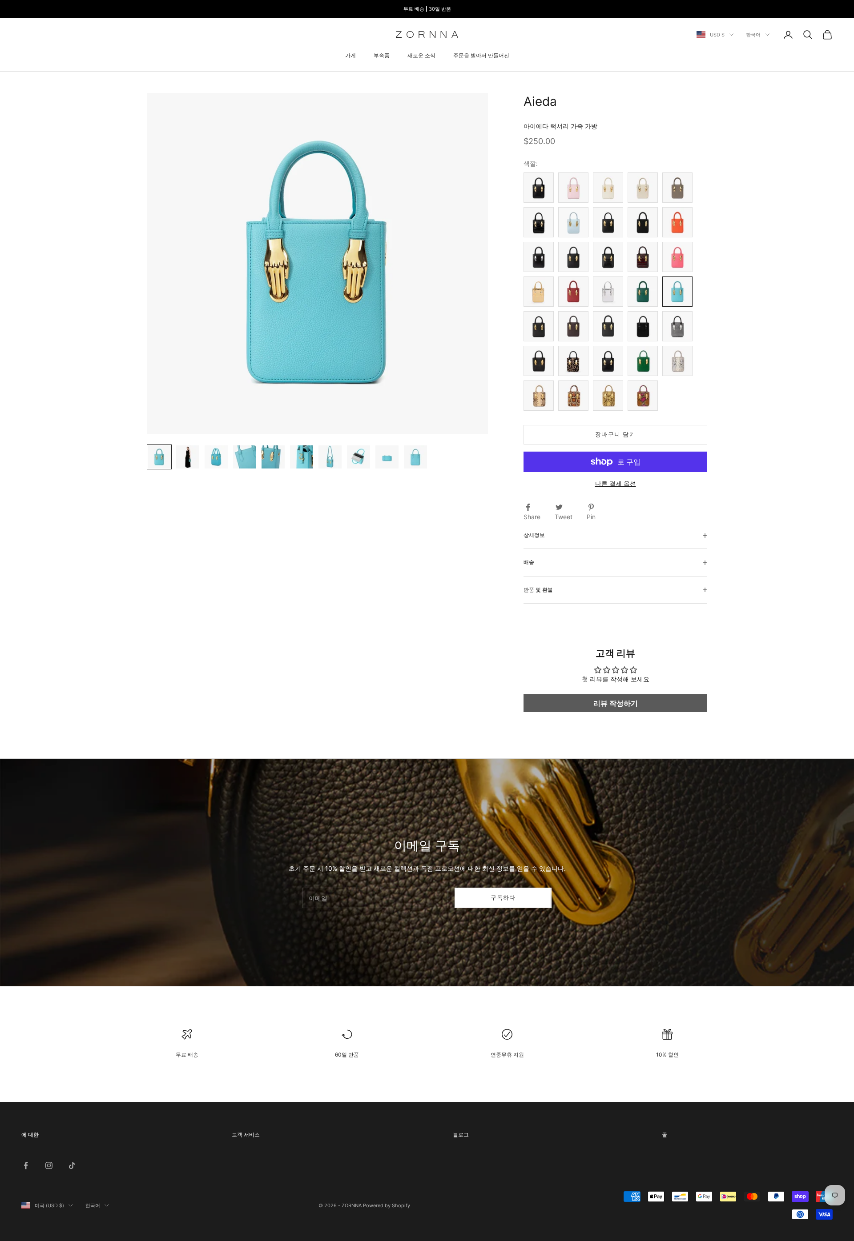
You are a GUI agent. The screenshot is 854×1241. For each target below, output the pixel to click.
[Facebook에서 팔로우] (25, 1165)
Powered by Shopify (386, 1205)
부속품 (382, 55)
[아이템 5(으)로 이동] (273, 456)
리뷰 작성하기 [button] (615, 703)
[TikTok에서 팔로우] (72, 1165)
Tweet (563, 516)
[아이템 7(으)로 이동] (330, 456)
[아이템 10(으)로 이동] (415, 456)
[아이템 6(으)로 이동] (301, 456)
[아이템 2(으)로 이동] (187, 456)
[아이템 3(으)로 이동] (216, 456)
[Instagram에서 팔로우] (48, 1165)
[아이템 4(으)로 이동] (244, 456)
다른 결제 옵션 (615, 483)
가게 (350, 55)
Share (532, 516)
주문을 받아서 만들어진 (481, 55)
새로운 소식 (421, 55)
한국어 (753, 35)
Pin (591, 516)
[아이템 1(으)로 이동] (159, 456)
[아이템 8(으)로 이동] (358, 456)
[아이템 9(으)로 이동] (387, 456)
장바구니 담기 (615, 434)
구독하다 (503, 897)
